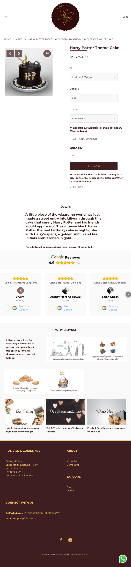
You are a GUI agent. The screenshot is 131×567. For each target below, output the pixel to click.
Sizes (72, 68)
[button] (2, 299)
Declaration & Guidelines (19, 485)
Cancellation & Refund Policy (21, 474)
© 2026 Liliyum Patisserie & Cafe (55, 564)
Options (74, 88)
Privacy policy (13, 481)
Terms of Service (14, 478)
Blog (69, 497)
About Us (72, 471)
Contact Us (73, 474)
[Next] (18, 53)
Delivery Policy (13, 471)
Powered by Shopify (79, 564)
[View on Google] (20, 290)
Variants (74, 109)
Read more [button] (110, 292)
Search (71, 500)
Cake (19, 39)
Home (7, 39)
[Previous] (10, 53)
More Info (78, 186)
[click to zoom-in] (47, 53)
